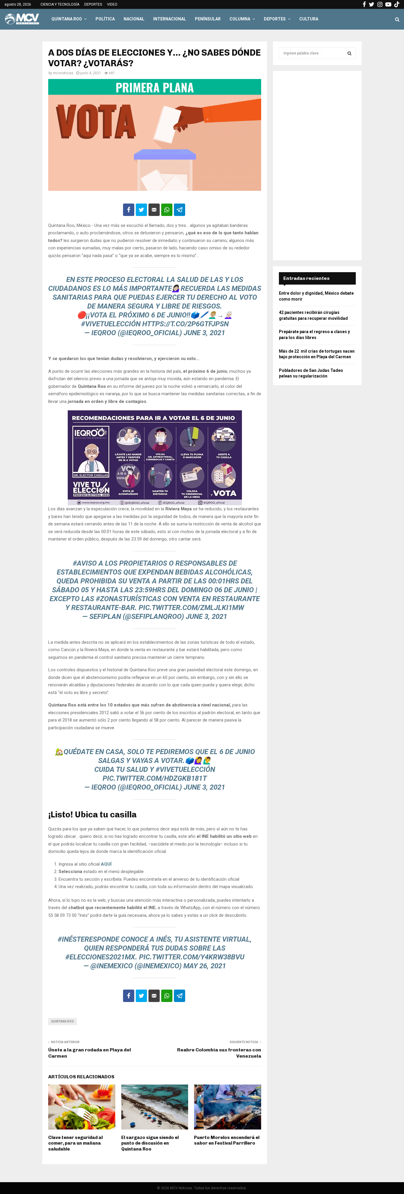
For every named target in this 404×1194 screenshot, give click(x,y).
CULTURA (308, 19)
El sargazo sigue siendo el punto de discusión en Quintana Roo (150, 1143)
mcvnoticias (63, 73)
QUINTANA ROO (66, 19)
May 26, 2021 (204, 966)
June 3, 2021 (204, 333)
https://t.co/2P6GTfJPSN (185, 324)
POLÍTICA (105, 19)
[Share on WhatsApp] (166, 210)
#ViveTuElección (185, 769)
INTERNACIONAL (169, 19)
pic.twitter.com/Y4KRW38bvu (191, 957)
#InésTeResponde (88, 939)
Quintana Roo (62, 1021)
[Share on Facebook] (128, 210)
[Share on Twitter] (141, 210)
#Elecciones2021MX (100, 957)
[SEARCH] (349, 53)
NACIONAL (134, 19)
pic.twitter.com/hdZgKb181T (155, 778)
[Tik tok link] (397, 4)
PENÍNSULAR (208, 19)
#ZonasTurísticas (128, 599)
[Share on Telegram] (179, 210)
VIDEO (112, 4)
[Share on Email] (154, 210)
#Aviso (85, 563)
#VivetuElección (110, 324)
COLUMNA (240, 19)
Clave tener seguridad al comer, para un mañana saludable (75, 1143)
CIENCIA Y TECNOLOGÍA (60, 4)
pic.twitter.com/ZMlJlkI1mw (191, 608)
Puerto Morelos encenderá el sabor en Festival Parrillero (226, 1140)
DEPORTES (93, 4)
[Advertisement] (317, 165)
